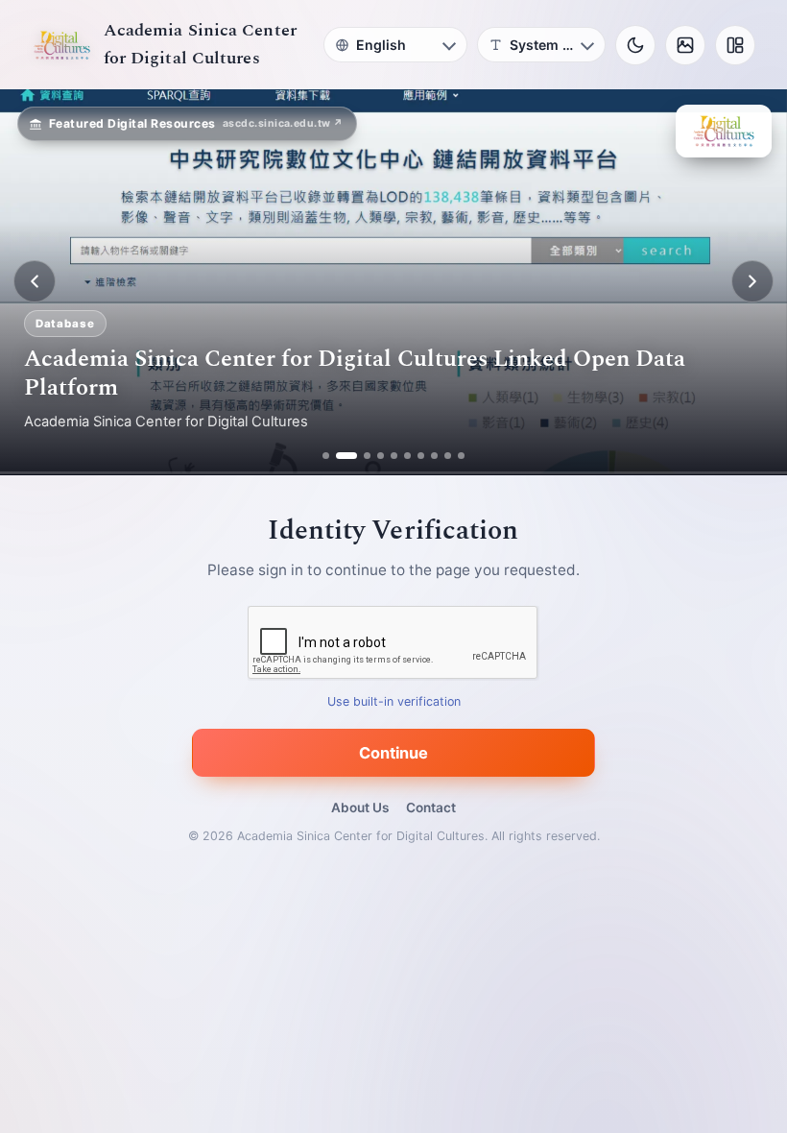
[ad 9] (447, 455)
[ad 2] (339, 455)
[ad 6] (407, 455)
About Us (360, 807)
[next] (752, 281)
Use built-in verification (394, 701)
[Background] (685, 45)
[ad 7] (420, 455)
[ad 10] (461, 455)
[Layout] (735, 45)
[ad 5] (394, 455)
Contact (431, 807)
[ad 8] (434, 455)
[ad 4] (380, 455)
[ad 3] (359, 455)
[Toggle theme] (635, 45)
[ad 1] (325, 455)
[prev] (34, 281)
